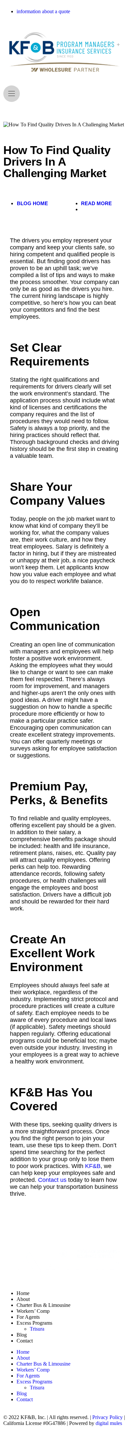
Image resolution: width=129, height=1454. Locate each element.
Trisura (37, 1329)
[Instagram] (47, 1441)
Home (23, 1293)
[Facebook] (11, 1441)
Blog (22, 1335)
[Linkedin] (29, 1441)
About (23, 1299)
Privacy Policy (107, 1417)
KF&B (93, 1166)
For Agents (28, 1317)
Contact (25, 1340)
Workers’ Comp (33, 1311)
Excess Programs (34, 1323)
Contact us (52, 1180)
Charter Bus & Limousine (43, 1305)
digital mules (109, 1423)
